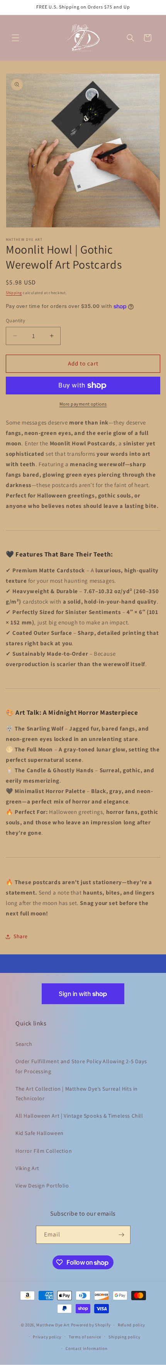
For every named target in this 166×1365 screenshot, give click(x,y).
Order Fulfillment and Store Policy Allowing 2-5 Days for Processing (81, 1066)
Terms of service (85, 1337)
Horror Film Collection (43, 1150)
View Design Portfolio (42, 1185)
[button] (15, 37)
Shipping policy (124, 1337)
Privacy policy (47, 1337)
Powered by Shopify (91, 1325)
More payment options (83, 404)
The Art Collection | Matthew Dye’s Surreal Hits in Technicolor (76, 1093)
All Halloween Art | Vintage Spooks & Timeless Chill (79, 1115)
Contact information (86, 1348)
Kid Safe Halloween (39, 1133)
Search (23, 1043)
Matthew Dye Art (53, 1325)
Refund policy (131, 1325)
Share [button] (21, 936)
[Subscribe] (121, 1235)
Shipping (14, 292)
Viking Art (27, 1168)
